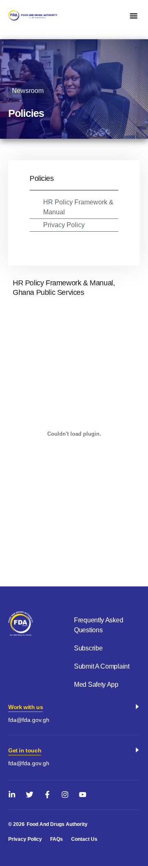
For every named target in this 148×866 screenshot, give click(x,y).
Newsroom (28, 90)
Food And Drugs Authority (57, 824)
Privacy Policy (64, 224)
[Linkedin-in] (12, 794)
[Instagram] (65, 794)
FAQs (56, 839)
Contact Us (84, 839)
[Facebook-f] (47, 794)
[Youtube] (82, 794)
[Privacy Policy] (34, 224)
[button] (133, 15)
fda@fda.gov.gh (28, 720)
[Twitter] (29, 794)
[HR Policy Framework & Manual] (34, 201)
